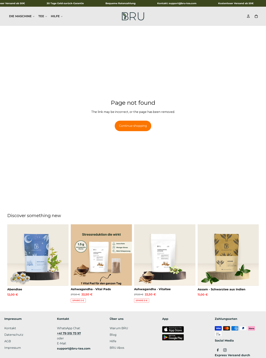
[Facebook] (218, 350)
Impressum (12, 347)
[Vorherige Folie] (12, 255)
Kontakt (10, 328)
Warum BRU (119, 328)
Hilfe (113, 341)
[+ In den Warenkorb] (63, 280)
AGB (7, 341)
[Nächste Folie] (63, 255)
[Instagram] (225, 350)
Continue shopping (133, 126)
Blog (113, 334)
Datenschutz (13, 334)
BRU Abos (117, 347)
